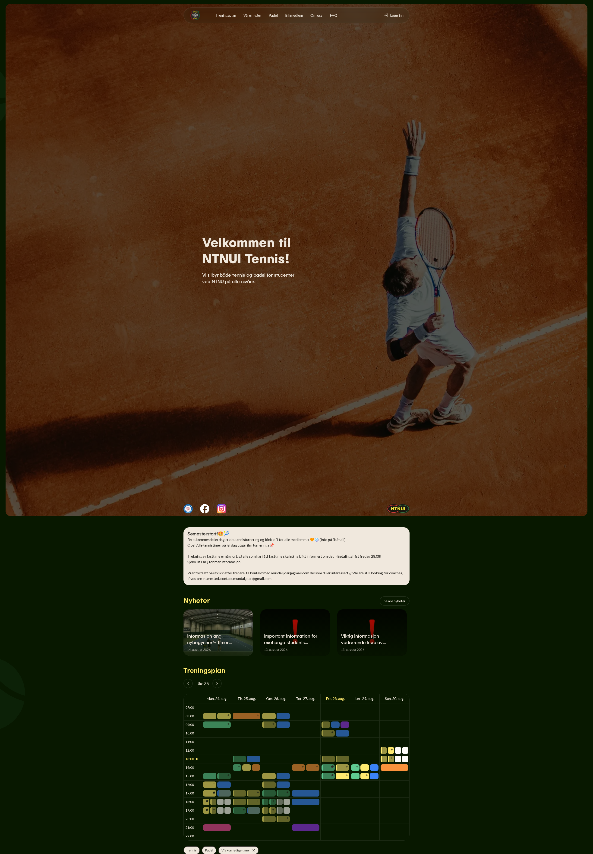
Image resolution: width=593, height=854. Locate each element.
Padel (273, 15)
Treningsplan (225, 15)
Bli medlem (294, 15)
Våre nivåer (252, 15)
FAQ (333, 15)
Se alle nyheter (394, 601)
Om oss (316, 15)
